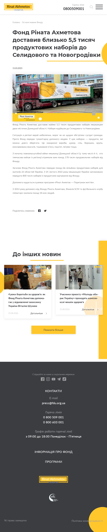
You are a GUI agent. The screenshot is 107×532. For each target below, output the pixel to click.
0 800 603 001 (53, 422)
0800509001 (73, 9)
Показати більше (53, 329)
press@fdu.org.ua (53, 403)
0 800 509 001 (53, 417)
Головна (16, 22)
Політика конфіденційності (87, 520)
